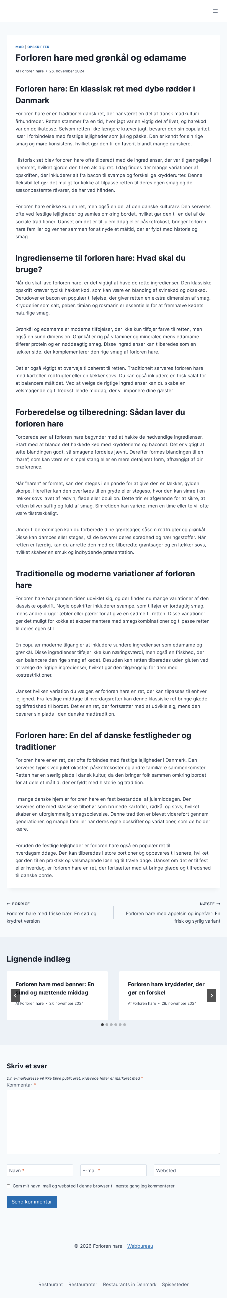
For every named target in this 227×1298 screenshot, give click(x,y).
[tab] (102, 1024)
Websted (166, 1170)
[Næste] (211, 995)
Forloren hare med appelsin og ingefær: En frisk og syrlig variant (173, 913)
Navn (17, 1170)
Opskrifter (38, 47)
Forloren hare (32, 71)
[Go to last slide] (15, 995)
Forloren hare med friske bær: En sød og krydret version (51, 913)
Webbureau (140, 1246)
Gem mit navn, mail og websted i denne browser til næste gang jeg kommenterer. (94, 1186)
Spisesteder (175, 1284)
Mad (20, 47)
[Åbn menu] (215, 11)
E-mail (91, 1170)
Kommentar (21, 1085)
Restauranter (82, 1284)
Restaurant (50, 1284)
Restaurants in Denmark (129, 1284)
